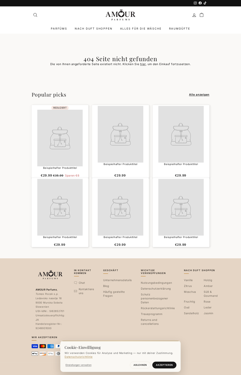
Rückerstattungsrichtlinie (158, 308)
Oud (187, 307)
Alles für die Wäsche (141, 28)
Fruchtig (189, 301)
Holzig (208, 280)
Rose (207, 301)
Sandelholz (191, 313)
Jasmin (208, 313)
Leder (208, 307)
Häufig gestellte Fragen (114, 293)
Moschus (190, 291)
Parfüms (59, 28)
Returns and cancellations (150, 321)
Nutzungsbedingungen (156, 282)
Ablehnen (140, 365)
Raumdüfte (179, 28)
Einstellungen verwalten (79, 365)
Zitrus (188, 286)
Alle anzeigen (199, 94)
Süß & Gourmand (211, 293)
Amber (208, 286)
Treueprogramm (151, 314)
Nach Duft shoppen (94, 28)
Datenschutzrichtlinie (79, 356)
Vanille (188, 280)
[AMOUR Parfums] (120, 15)
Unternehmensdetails (117, 280)
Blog (106, 286)
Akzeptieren (164, 365)
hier (143, 64)
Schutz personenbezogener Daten (154, 298)
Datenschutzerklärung (156, 288)
